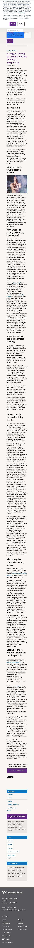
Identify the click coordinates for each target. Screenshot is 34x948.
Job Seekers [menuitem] (6, 923)
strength (17, 686)
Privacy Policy (21, 13)
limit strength (17, 283)
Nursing (10, 801)
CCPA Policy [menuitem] (6, 939)
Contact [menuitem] (20, 923)
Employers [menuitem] (5, 926)
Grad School (11, 808)
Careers (10, 794)
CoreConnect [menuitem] (22, 929)
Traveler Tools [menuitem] (22, 926)
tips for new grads (13, 804)
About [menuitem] (20, 920)
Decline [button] (21, 24)
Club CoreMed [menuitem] (7, 929)
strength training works (14, 662)
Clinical (10, 798)
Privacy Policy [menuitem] (6, 936)
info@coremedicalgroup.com (15, 910)
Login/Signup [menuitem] (6, 932)
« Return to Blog (12, 51)
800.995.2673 (11, 907)
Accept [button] (13, 24)
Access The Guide (17, 770)
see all (9, 810)
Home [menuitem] (4, 920)
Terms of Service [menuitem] (7, 942)
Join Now (14, 863)
